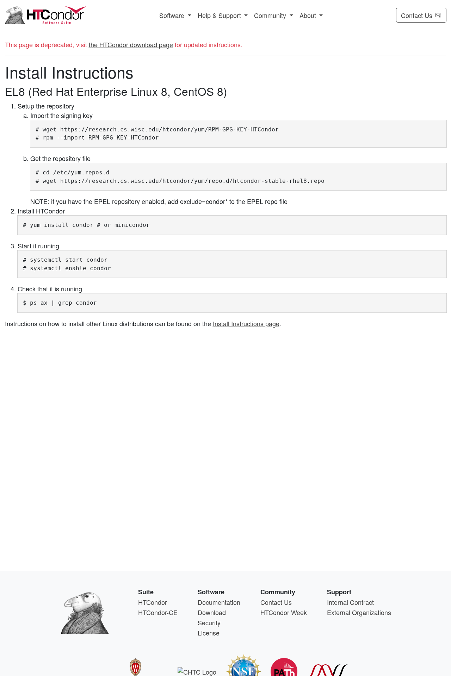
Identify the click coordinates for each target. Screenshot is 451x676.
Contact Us (416, 15)
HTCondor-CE (158, 612)
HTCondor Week (283, 612)
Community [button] (271, 15)
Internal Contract (350, 602)
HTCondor (152, 602)
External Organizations (359, 612)
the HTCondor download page (131, 44)
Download (212, 612)
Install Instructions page (246, 323)
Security (209, 622)
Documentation (219, 602)
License (209, 632)
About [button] (308, 15)
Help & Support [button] (220, 15)
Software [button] (172, 15)
